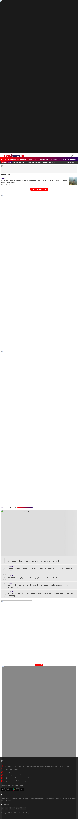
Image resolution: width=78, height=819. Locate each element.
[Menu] (2, 155)
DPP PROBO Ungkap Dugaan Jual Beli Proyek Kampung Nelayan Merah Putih (35, 561)
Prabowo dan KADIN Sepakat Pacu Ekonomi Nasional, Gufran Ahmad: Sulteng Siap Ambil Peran (40, 569)
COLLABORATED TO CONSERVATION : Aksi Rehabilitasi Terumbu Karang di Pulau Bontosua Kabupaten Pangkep (34, 181)
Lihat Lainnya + (39, 189)
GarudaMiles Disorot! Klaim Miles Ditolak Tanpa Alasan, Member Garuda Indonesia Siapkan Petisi (39, 586)
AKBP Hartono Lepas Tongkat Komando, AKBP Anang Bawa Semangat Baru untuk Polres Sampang (40, 594)
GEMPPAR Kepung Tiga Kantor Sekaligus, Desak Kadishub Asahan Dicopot (35, 578)
